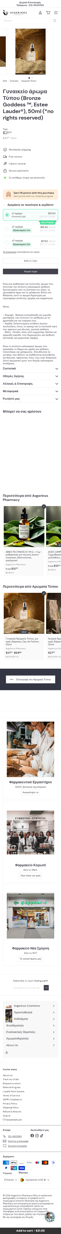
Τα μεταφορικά (9, 252)
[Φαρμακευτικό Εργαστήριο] (30, 749)
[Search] (54, 20)
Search (7, 1115)
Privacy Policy (10, 1103)
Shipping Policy (11, 1107)
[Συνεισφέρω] (46, 988)
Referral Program (12, 1087)
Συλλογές (14, 81)
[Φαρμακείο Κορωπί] (30, 832)
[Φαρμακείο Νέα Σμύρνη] (30, 915)
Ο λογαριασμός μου (12, 1119)
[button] (30, 215)
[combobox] (30, 20)
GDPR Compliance (12, 1099)
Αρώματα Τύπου (28, 81)
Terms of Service (11, 1095)
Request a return (12, 1083)
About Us (8, 1075)
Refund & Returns (12, 1111)
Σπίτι (5, 81)
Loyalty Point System (13, 1091)
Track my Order (11, 1079)
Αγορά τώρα (30, 271)
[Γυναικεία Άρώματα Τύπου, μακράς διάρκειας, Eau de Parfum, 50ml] (24, 626)
